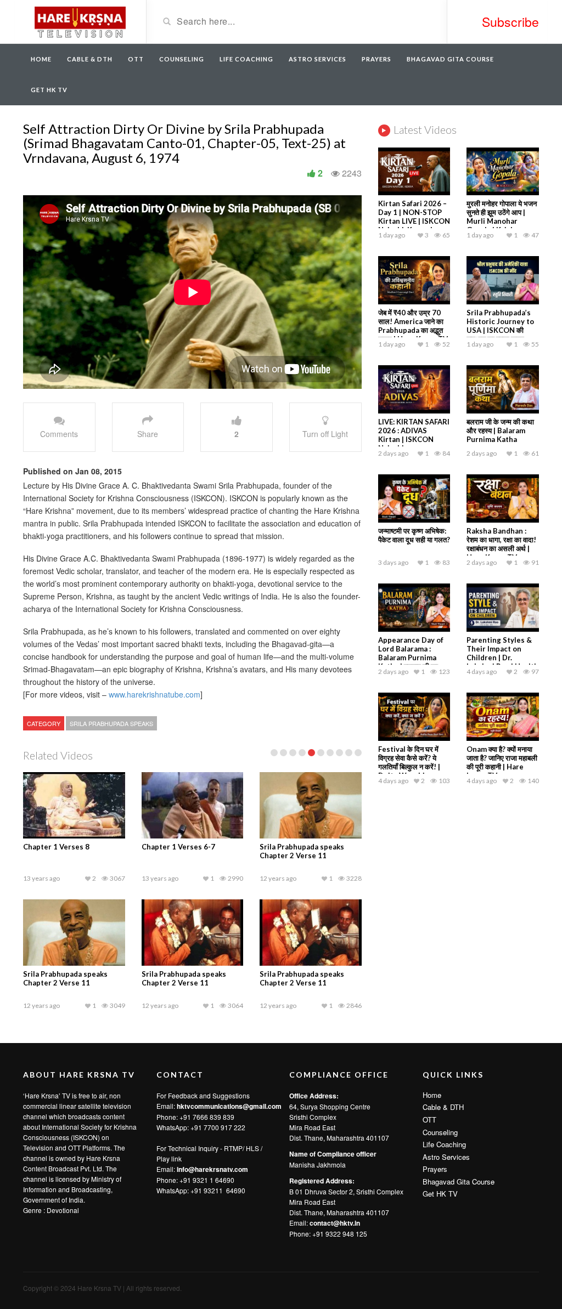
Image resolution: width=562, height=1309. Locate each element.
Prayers (376, 59)
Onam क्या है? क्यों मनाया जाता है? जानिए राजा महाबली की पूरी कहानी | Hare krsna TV (502, 762)
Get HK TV (49, 89)
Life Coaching (246, 59)
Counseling (181, 59)
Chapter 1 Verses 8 (56, 846)
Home (41, 59)
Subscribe (510, 22)
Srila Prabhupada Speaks (111, 723)
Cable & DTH (90, 59)
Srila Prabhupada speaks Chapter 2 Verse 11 (302, 851)
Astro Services (317, 59)
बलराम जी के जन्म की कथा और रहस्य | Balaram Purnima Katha (500, 430)
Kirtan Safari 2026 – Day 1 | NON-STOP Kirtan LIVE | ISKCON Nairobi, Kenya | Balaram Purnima (414, 221)
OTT (136, 59)
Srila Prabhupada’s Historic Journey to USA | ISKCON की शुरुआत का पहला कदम (500, 325)
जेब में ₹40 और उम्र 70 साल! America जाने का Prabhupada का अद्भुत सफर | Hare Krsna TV (413, 325)
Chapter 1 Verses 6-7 (178, 846)
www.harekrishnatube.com (154, 694)
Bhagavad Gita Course (450, 59)
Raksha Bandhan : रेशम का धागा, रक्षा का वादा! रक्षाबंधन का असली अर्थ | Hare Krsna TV (501, 544)
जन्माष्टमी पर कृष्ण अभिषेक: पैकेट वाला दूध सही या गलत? (414, 535)
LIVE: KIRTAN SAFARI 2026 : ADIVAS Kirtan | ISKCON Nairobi (413, 434)
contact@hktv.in (335, 1223)
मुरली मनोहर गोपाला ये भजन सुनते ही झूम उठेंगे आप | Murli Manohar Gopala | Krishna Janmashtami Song (502, 221)
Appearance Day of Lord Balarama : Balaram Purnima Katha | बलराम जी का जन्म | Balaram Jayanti (413, 657)
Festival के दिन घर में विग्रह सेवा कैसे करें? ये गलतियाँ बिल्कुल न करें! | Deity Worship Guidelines (409, 767)
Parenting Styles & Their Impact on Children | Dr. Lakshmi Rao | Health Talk (502, 657)
